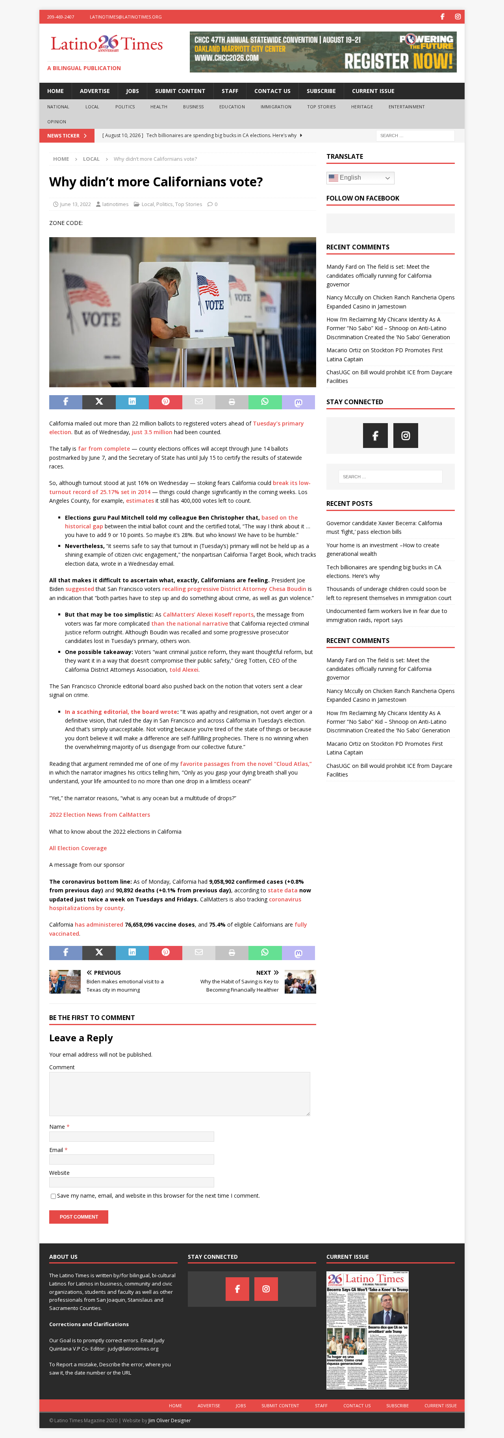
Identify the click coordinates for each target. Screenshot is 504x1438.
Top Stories (321, 107)
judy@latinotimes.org (133, 1348)
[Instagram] (458, 17)
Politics (125, 107)
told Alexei (183, 669)
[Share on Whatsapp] (265, 402)
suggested (79, 589)
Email (57, 1150)
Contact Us (272, 91)
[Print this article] (231, 402)
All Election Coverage (78, 848)
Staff (230, 91)
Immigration (276, 107)
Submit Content (180, 91)
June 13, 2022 (75, 204)
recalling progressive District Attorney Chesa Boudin (234, 589)
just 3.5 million (152, 432)
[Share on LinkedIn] (132, 402)
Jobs (132, 91)
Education (232, 107)
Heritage (362, 107)
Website (59, 1172)
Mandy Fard (341, 266)
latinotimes (115, 204)
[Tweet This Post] (98, 402)
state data (283, 890)
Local (92, 107)
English (349, 177)
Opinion (56, 121)
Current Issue (373, 91)
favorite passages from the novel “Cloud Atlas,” (246, 763)
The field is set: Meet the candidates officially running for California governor (379, 275)
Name (58, 1126)
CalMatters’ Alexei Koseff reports (208, 614)
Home (55, 91)
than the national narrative (189, 623)
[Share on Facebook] (65, 402)
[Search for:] (415, 135)
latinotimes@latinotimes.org (126, 17)
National (58, 107)
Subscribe (321, 91)
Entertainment (407, 107)
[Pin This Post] (165, 402)
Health (158, 107)
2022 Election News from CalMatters (99, 814)
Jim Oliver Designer (169, 1420)
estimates (140, 500)
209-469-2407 (60, 17)
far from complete (104, 448)
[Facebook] (442, 17)
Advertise (95, 91)
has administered (99, 924)
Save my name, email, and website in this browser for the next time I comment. (158, 1195)
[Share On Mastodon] (298, 402)
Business (193, 107)
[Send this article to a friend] (198, 402)
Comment (62, 1067)
